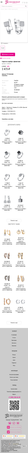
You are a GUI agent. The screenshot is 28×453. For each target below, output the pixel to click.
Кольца (14, 354)
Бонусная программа (14, 374)
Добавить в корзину (9, 54)
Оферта (14, 394)
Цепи (14, 360)
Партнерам (14, 340)
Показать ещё (14, 322)
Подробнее (4, 75)
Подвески (14, 362)
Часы (14, 365)
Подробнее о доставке (7, 119)
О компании (14, 334)
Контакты (14, 343)
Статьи (14, 337)
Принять (24, 446)
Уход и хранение (14, 380)
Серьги (14, 357)
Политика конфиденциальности (14, 391)
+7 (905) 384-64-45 (14, 397)
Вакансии (14, 345)
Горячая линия (14, 389)
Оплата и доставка (14, 377)
